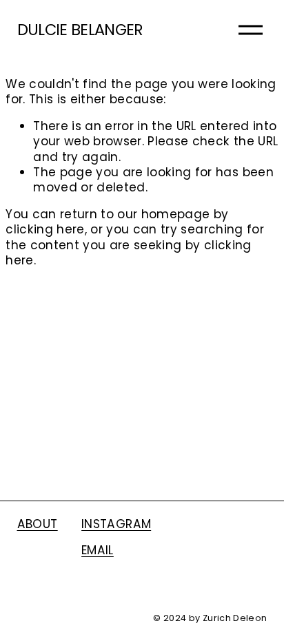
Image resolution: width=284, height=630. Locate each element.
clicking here (45, 229)
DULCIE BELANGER (80, 30)
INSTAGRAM (116, 524)
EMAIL (97, 550)
